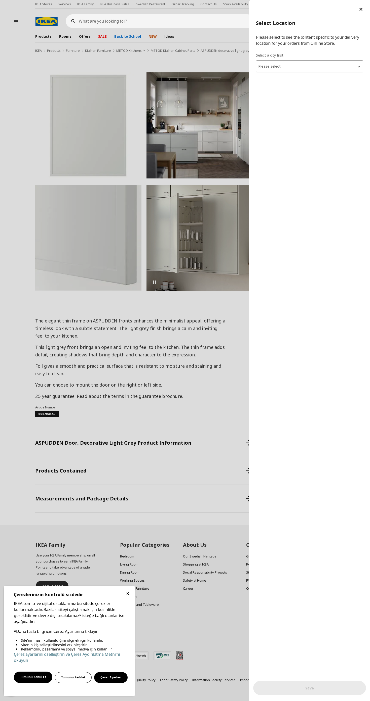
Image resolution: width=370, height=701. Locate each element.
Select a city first (269, 55)
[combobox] (309, 66)
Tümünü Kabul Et (33, 677)
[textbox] (309, 66)
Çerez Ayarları (110, 677)
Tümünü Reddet (73, 677)
